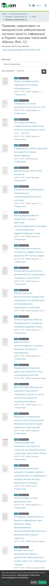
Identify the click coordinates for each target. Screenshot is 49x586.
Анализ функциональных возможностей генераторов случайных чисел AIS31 (29, 274)
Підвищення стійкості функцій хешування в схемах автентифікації (30, 152)
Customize (5, 582)
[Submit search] (29, 5)
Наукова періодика (18, 14)
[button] (33, 5)
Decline (34, 582)
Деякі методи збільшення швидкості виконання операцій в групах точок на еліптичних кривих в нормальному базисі (29, 394)
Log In (38, 5)
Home (4, 14)
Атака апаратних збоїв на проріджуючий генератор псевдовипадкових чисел (28, 323)
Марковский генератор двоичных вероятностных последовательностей (28, 371)
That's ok (42, 582)
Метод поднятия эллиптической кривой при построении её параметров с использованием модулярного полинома (30, 300)
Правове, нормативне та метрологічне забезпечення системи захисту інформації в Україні (17, 16)
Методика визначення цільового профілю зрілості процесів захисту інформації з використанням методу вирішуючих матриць (30, 475)
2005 (33, 16)
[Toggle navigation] (45, 5)
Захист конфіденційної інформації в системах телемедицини (26, 85)
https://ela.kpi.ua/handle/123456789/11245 (21, 50)
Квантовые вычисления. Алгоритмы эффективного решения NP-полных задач (29, 252)
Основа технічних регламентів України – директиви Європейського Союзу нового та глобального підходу (30, 557)
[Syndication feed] (44, 71)
